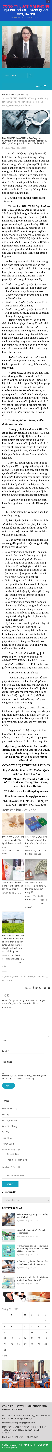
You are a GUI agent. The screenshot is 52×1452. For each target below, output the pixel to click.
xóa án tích (7, 980)
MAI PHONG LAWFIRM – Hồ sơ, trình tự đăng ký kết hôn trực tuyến (13, 840)
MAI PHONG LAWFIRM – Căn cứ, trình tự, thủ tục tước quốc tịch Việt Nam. (36, 841)
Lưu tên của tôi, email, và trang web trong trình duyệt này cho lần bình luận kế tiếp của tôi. (24, 1077)
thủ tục (37, 976)
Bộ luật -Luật (12, 1154)
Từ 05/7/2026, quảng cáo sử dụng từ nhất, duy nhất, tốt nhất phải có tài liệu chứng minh (32, 1248)
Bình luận (7, 1007)
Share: (28, 988)
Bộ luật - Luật (39, 850)
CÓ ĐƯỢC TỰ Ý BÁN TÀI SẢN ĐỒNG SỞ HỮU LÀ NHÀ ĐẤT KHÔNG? (33, 1263)
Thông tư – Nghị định (16, 1159)
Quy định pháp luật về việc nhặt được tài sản (31, 1231)
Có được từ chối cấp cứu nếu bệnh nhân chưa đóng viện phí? (32, 1278)
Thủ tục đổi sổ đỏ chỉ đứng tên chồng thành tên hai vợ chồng (12, 885)
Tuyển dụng (8, 1143)
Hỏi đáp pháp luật (33, 854)
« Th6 (4, 1355)
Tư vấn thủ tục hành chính (10, 852)
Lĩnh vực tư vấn (9, 1120)
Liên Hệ (5, 1114)
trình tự (44, 976)
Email (5, 1051)
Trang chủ (7, 1138)
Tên (5, 1040)
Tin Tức (5, 1132)
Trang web (7, 1061)
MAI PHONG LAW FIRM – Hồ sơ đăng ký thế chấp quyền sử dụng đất (35, 887)
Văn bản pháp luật (11, 1149)
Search (10, 1184)
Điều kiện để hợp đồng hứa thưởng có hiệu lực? (33, 1215)
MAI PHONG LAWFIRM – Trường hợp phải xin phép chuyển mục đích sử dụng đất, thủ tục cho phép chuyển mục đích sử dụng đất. (13, 943)
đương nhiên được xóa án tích (20, 976)
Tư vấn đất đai (8, 893)
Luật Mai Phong (9, 1126)
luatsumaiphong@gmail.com (21, 1422)
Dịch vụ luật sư (9, 1108)
